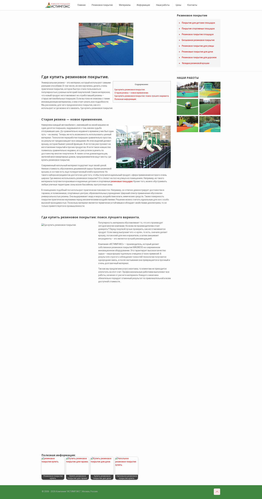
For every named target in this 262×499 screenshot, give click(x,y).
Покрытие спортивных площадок (198, 28)
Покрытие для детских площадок (198, 23)
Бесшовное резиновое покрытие (198, 40)
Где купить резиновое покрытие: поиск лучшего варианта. (141, 96)
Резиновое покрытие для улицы (198, 46)
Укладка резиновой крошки (195, 63)
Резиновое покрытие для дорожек (199, 57)
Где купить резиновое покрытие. (129, 89)
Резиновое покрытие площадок (198, 34)
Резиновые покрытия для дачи (197, 51)
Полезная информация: (125, 99)
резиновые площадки (122, 181)
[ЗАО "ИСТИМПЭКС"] (57, 5)
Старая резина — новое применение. (131, 93)
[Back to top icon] (217, 492)
